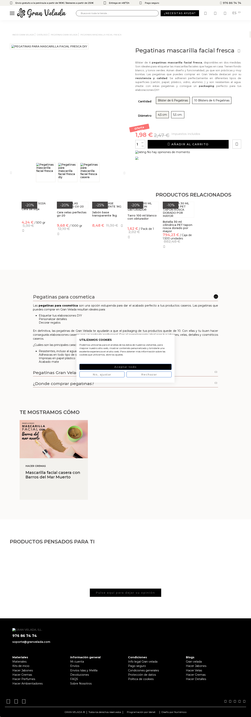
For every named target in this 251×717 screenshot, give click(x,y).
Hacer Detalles (196, 679)
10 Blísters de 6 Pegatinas (211, 100)
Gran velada (194, 661)
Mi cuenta (77, 661)
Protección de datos (142, 674)
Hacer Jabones (22, 670)
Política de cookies (141, 679)
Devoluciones (79, 674)
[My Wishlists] (206, 13)
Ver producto (37, 249)
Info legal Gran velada (142, 661)
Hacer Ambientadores (27, 683)
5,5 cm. (177, 114)
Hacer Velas (194, 670)
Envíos (74, 666)
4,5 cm (162, 114)
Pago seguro (137, 666)
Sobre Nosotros (81, 683)
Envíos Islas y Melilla (83, 670)
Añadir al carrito (189, 144)
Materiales (19, 661)
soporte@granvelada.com (31, 641)
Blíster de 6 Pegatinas (173, 100)
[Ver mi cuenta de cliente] (216, 13)
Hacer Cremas (22, 674)
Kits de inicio (20, 666)
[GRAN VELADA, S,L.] (46, 13)
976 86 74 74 (231, 3)
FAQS (74, 679)
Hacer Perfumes (23, 679)
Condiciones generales (143, 670)
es (234, 13)
